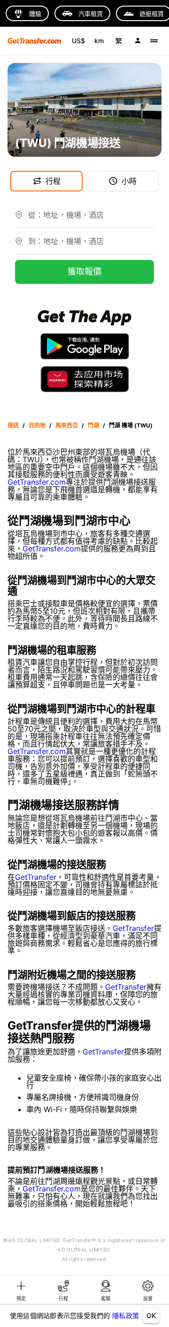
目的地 (37, 425)
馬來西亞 (66, 425)
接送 (13, 425)
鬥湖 (93, 425)
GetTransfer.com (37, 482)
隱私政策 (125, 1315)
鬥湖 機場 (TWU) (131, 425)
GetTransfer (35, 877)
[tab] (21, 1290)
